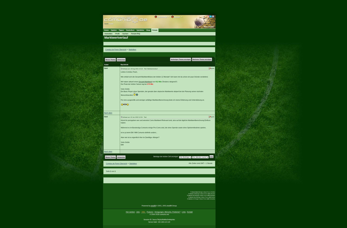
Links (184, 212)
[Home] (121, 19)
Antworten (121, 59)
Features (150, 212)
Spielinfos (140, 30)
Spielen (114, 30)
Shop (148, 30)
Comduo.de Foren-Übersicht (115, 50)
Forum (154, 30)
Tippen (121, 30)
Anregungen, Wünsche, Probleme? (167, 212)
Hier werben (130, 212)
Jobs (138, 212)
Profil (117, 34)
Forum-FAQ (135, 34)
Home (106, 30)
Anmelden (108, 34)
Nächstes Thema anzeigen (201, 59)
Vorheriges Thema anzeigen (181, 59)
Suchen (125, 34)
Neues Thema (110, 59)
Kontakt (190, 212)
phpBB (153, 206)
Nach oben (108, 113)
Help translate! (209, 26)
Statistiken (130, 30)
